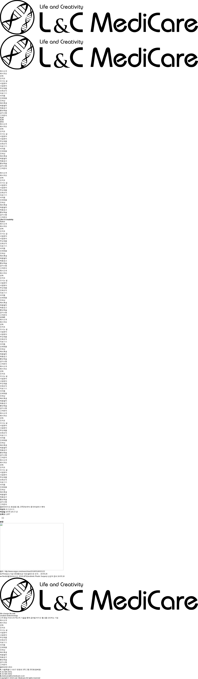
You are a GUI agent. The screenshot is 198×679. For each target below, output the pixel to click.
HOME (2, 317)
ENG (2, 122)
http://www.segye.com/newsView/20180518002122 (25, 571)
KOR (2, 118)
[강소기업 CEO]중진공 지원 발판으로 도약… (23, 574)
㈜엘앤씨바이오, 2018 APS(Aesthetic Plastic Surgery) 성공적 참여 (31, 576)
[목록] (2, 518)
